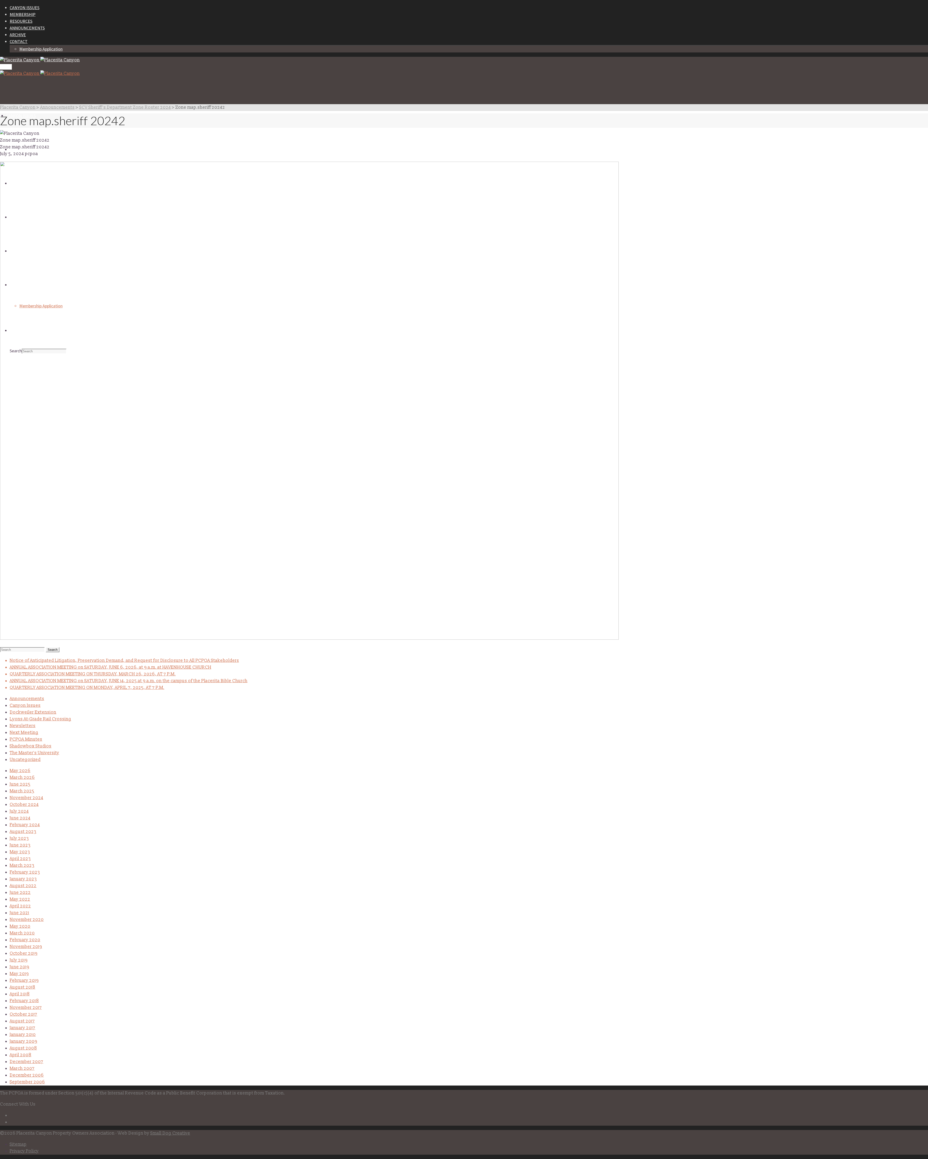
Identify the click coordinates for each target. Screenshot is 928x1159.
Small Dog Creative (170, 1133)
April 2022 (20, 906)
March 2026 (22, 777)
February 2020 (25, 940)
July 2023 (19, 838)
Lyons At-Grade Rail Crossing (40, 719)
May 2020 (20, 926)
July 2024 (19, 811)
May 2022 (20, 899)
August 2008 (23, 1048)
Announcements (27, 699)
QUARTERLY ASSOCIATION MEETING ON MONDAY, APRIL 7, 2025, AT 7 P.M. (87, 687)
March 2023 (22, 865)
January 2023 (23, 879)
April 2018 (20, 994)
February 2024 (25, 825)
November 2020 (27, 919)
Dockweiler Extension (33, 712)
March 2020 (22, 933)
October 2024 (24, 804)
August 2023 (23, 831)
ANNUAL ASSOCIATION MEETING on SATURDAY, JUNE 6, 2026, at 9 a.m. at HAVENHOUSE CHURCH (110, 667)
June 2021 (19, 913)
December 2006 (27, 1075)
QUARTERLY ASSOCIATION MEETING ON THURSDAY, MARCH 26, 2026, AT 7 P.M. (93, 674)
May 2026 (20, 771)
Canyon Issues (25, 705)
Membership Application (41, 49)
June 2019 (19, 967)
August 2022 (23, 886)
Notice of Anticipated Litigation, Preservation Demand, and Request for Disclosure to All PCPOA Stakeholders (124, 660)
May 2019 (19, 974)
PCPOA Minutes (26, 739)
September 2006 (27, 1082)
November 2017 (26, 1007)
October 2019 (23, 953)
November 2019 (26, 946)
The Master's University (34, 753)
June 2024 (20, 818)
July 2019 (19, 960)
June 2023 (20, 845)
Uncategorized (25, 759)
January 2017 (22, 1028)
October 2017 (23, 1014)
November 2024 (26, 798)
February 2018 (24, 1001)
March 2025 (22, 791)
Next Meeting (24, 732)
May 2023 (20, 852)
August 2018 (22, 987)
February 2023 (25, 872)
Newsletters (23, 726)
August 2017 (22, 1021)
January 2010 (23, 1034)
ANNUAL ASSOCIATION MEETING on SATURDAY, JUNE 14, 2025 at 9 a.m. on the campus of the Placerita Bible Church (128, 681)
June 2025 (20, 784)
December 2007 (26, 1062)
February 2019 (24, 980)
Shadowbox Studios (30, 746)
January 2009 (23, 1041)
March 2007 (22, 1068)
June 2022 (20, 892)
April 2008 (20, 1055)
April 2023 (20, 859)
